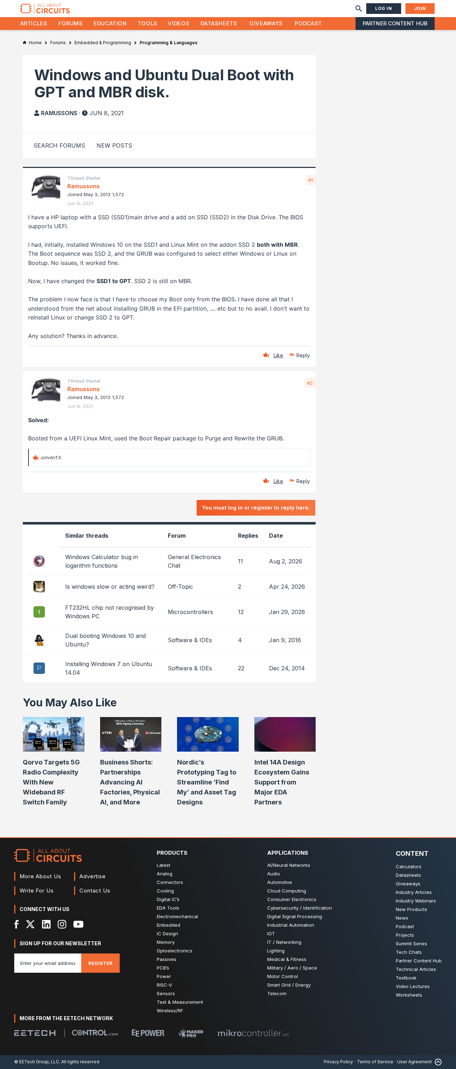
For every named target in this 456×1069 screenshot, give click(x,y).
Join (420, 8)
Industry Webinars (416, 901)
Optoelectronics (174, 950)
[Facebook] (16, 924)
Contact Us (94, 890)
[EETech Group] (35, 1033)
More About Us (40, 876)
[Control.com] (95, 1032)
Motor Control (282, 976)
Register (100, 963)
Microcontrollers (190, 611)
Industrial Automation (290, 925)
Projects (405, 935)
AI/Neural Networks (288, 865)
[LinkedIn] (46, 924)
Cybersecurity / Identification (299, 908)
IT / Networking (284, 942)
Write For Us (37, 890)
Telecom (276, 993)
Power (164, 976)
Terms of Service (375, 1061)
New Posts (114, 145)
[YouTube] (78, 924)
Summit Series (411, 943)
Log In (383, 8)
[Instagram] (62, 924)
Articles (33, 23)
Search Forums (59, 145)
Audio (273, 873)
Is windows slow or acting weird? (110, 586)
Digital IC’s (168, 899)
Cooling (165, 891)
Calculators (408, 866)
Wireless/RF (170, 1010)
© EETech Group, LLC (36, 1061)
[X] (30, 924)
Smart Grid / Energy (289, 985)
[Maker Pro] (190, 1032)
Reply (303, 355)
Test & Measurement (180, 1002)
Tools (147, 23)
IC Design (167, 933)
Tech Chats (409, 952)
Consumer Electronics (291, 899)
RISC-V (164, 985)
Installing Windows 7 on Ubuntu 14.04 (108, 668)
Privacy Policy (338, 1061)
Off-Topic (180, 586)
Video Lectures (413, 986)
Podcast (308, 23)
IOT (271, 933)
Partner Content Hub (395, 23)
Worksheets (409, 995)
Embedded (168, 925)
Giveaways (266, 23)
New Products (411, 909)
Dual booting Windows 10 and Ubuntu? (105, 640)
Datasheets (219, 23)
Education (110, 23)
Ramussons (59, 113)
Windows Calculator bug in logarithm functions (101, 561)
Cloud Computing (286, 891)
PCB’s (163, 968)
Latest (163, 865)
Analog (164, 873)
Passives (166, 959)
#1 (310, 180)
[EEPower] (148, 1033)
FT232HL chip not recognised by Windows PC (109, 612)
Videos (178, 23)
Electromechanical (177, 916)
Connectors (170, 882)
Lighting (276, 950)
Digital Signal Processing (294, 916)
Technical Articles (416, 969)
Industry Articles (414, 892)
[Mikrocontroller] (253, 1033)
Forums (70, 23)
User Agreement (414, 1061)
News (402, 918)
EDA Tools (168, 908)
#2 (310, 383)
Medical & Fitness (286, 959)
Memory (166, 942)
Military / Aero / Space (292, 968)
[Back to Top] (437, 1062)
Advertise (92, 876)
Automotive (279, 882)
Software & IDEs (190, 640)
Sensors (166, 993)
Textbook (406, 978)
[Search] (359, 8)
